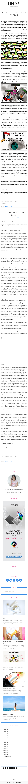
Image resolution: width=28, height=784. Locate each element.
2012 (5, 750)
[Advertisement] (14, 196)
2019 (5, 737)
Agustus (7, 760)
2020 (5, 735)
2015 (5, 744)
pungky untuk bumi (8, 206)
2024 (5, 729)
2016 (5, 742)
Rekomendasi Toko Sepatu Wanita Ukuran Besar (12, 664)
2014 (5, 746)
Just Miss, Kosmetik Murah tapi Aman (10, 688)
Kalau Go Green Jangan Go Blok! (14, 14)
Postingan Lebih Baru (7, 467)
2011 (5, 752)
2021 (5, 733)
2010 (5, 754)
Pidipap (14, 3)
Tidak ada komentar (5, 458)
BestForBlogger (18, 782)
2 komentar (3, 203)
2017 (5, 740)
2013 (5, 748)
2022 (5, 731)
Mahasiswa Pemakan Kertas (14, 213)
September (7, 756)
